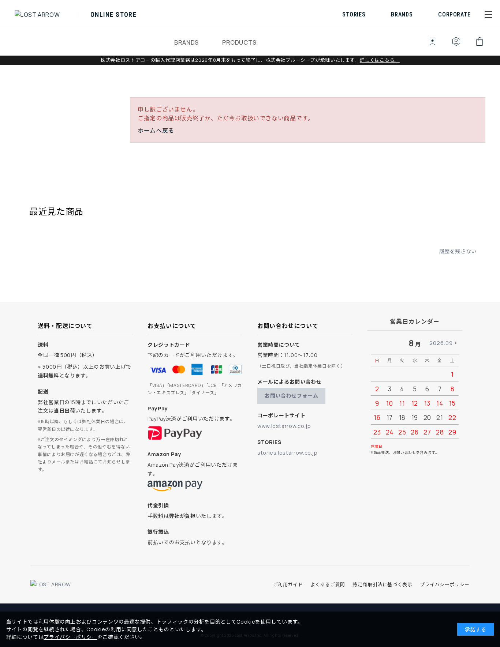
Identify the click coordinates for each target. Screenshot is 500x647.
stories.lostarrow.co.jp (287, 452)
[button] (488, 15)
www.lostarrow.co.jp (284, 425)
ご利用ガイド (288, 584)
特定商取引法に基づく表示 (382, 584)
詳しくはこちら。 (380, 60)
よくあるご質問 (327, 584)
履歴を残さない (458, 251)
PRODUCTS (239, 42)
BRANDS (186, 42)
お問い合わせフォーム (291, 395)
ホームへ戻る (156, 131)
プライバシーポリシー (445, 584)
